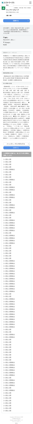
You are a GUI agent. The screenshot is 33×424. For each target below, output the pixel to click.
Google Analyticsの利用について (16, 420)
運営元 (16, 423)
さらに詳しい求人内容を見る (16, 144)
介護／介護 (8, 159)
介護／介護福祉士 (10, 169)
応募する (16, 20)
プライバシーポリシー (16, 421)
